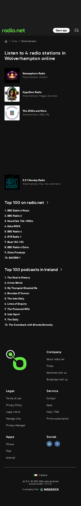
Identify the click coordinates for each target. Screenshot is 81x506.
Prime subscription (58, 418)
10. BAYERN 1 (13, 258)
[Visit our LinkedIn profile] (49, 444)
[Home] (6, 41)
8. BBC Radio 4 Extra (17, 247)
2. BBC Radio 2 (13, 216)
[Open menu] (76, 30)
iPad (8, 451)
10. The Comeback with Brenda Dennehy (29, 325)
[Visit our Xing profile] (57, 444)
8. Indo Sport (12, 314)
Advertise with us (56, 373)
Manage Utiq (13, 418)
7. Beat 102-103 (14, 242)
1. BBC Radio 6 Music (17, 210)
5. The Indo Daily (14, 298)
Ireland (42, 475)
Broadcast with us (57, 379)
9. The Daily (11, 319)
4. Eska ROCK (12, 226)
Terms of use (13, 398)
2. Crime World (13, 283)
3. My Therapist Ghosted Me (21, 288)
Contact (51, 398)
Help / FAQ (53, 412)
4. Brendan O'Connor (17, 293)
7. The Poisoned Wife (17, 309)
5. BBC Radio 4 (13, 231)
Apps (49, 405)
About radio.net (55, 359)
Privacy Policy (14, 405)
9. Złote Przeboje (15, 252)
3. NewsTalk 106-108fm (19, 221)
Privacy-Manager (16, 425)
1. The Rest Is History (17, 277)
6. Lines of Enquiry (16, 304)
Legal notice (13, 412)
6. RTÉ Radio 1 (13, 237)
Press (50, 366)
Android (10, 458)
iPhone (10, 444)
